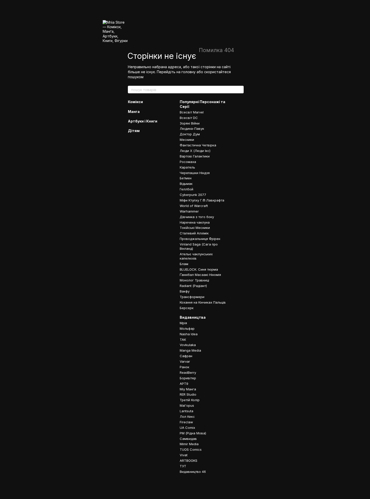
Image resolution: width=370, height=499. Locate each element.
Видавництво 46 (193, 472)
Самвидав (188, 439)
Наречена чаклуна (195, 222)
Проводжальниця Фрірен (200, 239)
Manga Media (190, 350)
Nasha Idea (189, 334)
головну (188, 72)
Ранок (184, 367)
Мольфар (187, 328)
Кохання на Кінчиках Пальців (203, 302)
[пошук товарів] (240, 89)
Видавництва (193, 317)
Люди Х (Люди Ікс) (195, 151)
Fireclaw (186, 422)
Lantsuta (186, 411)
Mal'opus (187, 405)
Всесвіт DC (189, 118)
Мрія (183, 323)
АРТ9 (184, 384)
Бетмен (186, 178)
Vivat (184, 455)
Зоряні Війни (190, 123)
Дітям (134, 131)
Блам (184, 264)
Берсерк (187, 308)
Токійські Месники (195, 228)
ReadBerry (188, 372)
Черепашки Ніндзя (195, 173)
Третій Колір (190, 400)
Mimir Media (189, 444)
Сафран (186, 356)
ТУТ (183, 466)
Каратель (187, 167)
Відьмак (186, 184)
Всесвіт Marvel (192, 112)
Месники (187, 140)
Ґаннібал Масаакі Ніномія (200, 275)
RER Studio (188, 394)
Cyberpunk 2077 (193, 195)
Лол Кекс (187, 416)
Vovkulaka (188, 345)
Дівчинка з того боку (197, 217)
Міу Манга (188, 389)
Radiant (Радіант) (193, 286)
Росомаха (188, 162)
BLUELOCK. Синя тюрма (199, 269)
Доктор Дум (190, 134)
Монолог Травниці (194, 280)
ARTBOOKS (188, 461)
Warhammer (189, 211)
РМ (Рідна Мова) (193, 433)
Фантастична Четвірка (198, 145)
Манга (134, 111)
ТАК (183, 340)
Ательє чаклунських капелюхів (196, 256)
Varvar (185, 361)
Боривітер (188, 378)
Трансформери (192, 297)
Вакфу (185, 291)
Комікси (135, 102)
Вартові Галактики (195, 156)
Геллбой (186, 189)
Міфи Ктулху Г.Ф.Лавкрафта (202, 200)
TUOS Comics (191, 449)
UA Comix (187, 428)
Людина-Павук (192, 129)
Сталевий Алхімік (194, 233)
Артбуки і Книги (142, 121)
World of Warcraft (194, 206)
